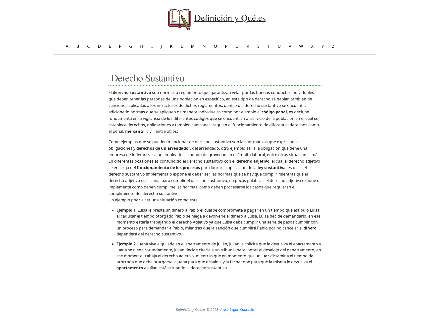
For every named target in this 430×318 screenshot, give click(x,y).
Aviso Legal (229, 309)
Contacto (247, 309)
